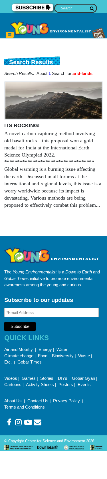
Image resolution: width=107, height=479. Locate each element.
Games (29, 378)
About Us (13, 400)
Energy (45, 349)
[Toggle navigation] (10, 35)
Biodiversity (63, 355)
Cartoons (12, 384)
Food (42, 355)
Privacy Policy (67, 400)
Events (84, 384)
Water (61, 349)
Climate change (18, 355)
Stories (46, 378)
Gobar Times (29, 362)
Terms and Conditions (24, 407)
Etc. (8, 362)
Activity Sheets (40, 384)
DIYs (62, 378)
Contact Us (38, 400)
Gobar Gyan (83, 378)
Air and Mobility (19, 349)
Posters (65, 384)
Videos (10, 378)
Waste (84, 355)
